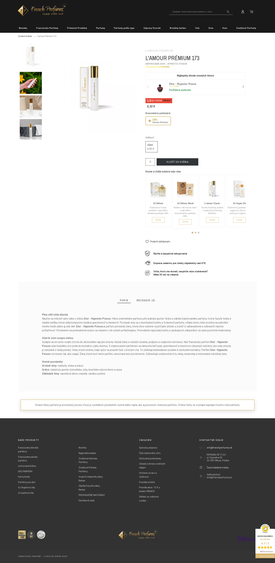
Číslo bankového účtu (150, 453)
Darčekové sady (87, 500)
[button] (192, 232)
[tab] (124, 300)
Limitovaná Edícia (27, 466)
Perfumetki (24, 476)
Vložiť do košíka (177, 161)
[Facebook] (254, 556)
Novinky (82, 447)
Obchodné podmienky (150, 458)
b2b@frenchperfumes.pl (219, 477)
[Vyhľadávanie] (228, 12)
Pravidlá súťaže (147, 482)
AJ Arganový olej (26, 487)
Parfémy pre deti (26, 482)
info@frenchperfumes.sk (219, 447)
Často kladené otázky (218, 467)
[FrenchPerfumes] (42, 11)
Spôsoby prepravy (148, 447)
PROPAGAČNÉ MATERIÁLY (92, 495)
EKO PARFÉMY (25, 471)
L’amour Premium (159, 51)
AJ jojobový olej (26, 492)
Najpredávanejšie (87, 453)
